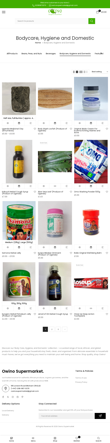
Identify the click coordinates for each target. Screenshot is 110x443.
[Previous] (9, 53)
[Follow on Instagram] (13, 397)
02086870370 (40, 5)
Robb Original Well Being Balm (88, 253)
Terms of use (81, 378)
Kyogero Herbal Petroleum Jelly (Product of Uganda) (16, 315)
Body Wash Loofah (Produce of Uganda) (52, 129)
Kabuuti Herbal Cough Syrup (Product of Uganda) (15, 192)
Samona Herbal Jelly (11, 253)
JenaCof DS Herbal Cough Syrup (53, 314)
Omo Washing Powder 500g (87, 191)
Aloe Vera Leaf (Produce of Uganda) (50, 192)
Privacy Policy (81, 382)
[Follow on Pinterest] (22, 397)
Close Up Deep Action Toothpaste (84, 315)
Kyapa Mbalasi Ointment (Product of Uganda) (49, 254)
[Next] (101, 53)
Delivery (5, 415)
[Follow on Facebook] (3, 397)
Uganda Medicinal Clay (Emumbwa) (12, 129)
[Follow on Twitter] (8, 397)
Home (38, 42)
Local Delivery (8, 410)
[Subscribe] (100, 416)
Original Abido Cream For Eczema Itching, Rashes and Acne (87, 130)
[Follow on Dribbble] (17, 397)
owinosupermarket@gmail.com (65, 5)
